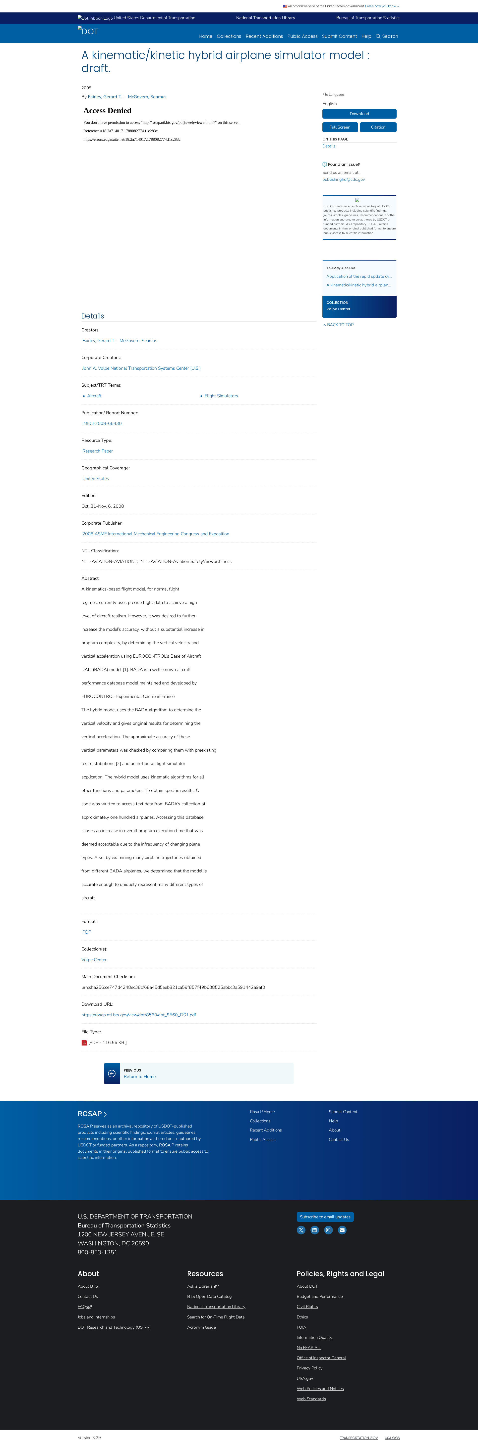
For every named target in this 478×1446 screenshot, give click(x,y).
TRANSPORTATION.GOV (359, 1437)
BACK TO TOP (340, 325)
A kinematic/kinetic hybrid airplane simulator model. (359, 285)
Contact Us (339, 1139)
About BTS (88, 1286)
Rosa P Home (262, 1112)
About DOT (307, 1286)
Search (390, 36)
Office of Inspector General (321, 1358)
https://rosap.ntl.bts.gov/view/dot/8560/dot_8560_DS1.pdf (138, 1015)
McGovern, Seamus (147, 97)
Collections (229, 36)
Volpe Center (94, 960)
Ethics (302, 1317)
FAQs (83, 1307)
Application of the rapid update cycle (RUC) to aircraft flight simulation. (359, 276)
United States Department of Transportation (154, 18)
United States (95, 479)
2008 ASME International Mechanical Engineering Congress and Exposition (155, 534)
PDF (86, 932)
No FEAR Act (309, 1348)
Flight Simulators (221, 396)
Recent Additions (264, 36)
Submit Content (339, 36)
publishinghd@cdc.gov (343, 179)
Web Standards (311, 1399)
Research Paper (97, 451)
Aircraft (94, 396)
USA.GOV (392, 1437)
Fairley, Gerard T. (105, 97)
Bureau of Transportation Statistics (368, 18)
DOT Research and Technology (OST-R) (114, 1327)
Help (366, 36)
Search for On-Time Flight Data (216, 1317)
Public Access (303, 36)
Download (359, 114)
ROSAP (90, 1114)
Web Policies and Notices (320, 1389)
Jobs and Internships (96, 1317)
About (334, 1130)
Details (329, 146)
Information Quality (314, 1337)
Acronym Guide (201, 1327)
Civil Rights (307, 1307)
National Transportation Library (216, 1307)
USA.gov (305, 1378)
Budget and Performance (320, 1296)
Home (205, 36)
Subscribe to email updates (325, 1217)
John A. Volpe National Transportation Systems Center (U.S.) (141, 368)
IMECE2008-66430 (102, 423)
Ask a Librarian (201, 1286)
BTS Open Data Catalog (209, 1296)
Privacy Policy (310, 1368)
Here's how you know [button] (381, 6)
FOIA (301, 1327)
